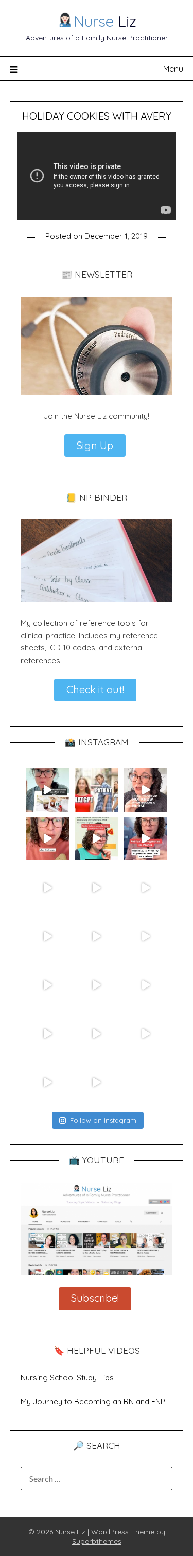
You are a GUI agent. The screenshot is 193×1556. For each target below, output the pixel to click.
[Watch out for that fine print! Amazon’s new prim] (96, 838)
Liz (105, 21)
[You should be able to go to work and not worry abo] (145, 1033)
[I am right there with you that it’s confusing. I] (96, 1082)
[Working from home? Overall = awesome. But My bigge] (96, 1033)
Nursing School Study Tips (67, 1377)
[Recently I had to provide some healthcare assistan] (145, 838)
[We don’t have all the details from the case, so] (96, 984)
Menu (173, 69)
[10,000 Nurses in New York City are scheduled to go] (47, 887)
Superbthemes (96, 1541)
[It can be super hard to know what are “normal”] (47, 1033)
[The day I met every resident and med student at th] (47, 936)
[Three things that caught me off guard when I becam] (145, 790)
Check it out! (95, 689)
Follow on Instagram (103, 1120)
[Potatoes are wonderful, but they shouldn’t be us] (47, 838)
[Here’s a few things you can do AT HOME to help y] (145, 936)
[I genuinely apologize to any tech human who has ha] (47, 984)
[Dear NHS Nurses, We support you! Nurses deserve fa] (96, 936)
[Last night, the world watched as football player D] (96, 887)
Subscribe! (95, 1298)
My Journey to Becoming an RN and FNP (93, 1401)
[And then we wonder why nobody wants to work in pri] (145, 984)
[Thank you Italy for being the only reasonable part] (47, 1082)
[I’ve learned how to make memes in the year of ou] (96, 790)
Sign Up (95, 445)
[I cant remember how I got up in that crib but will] (145, 887)
